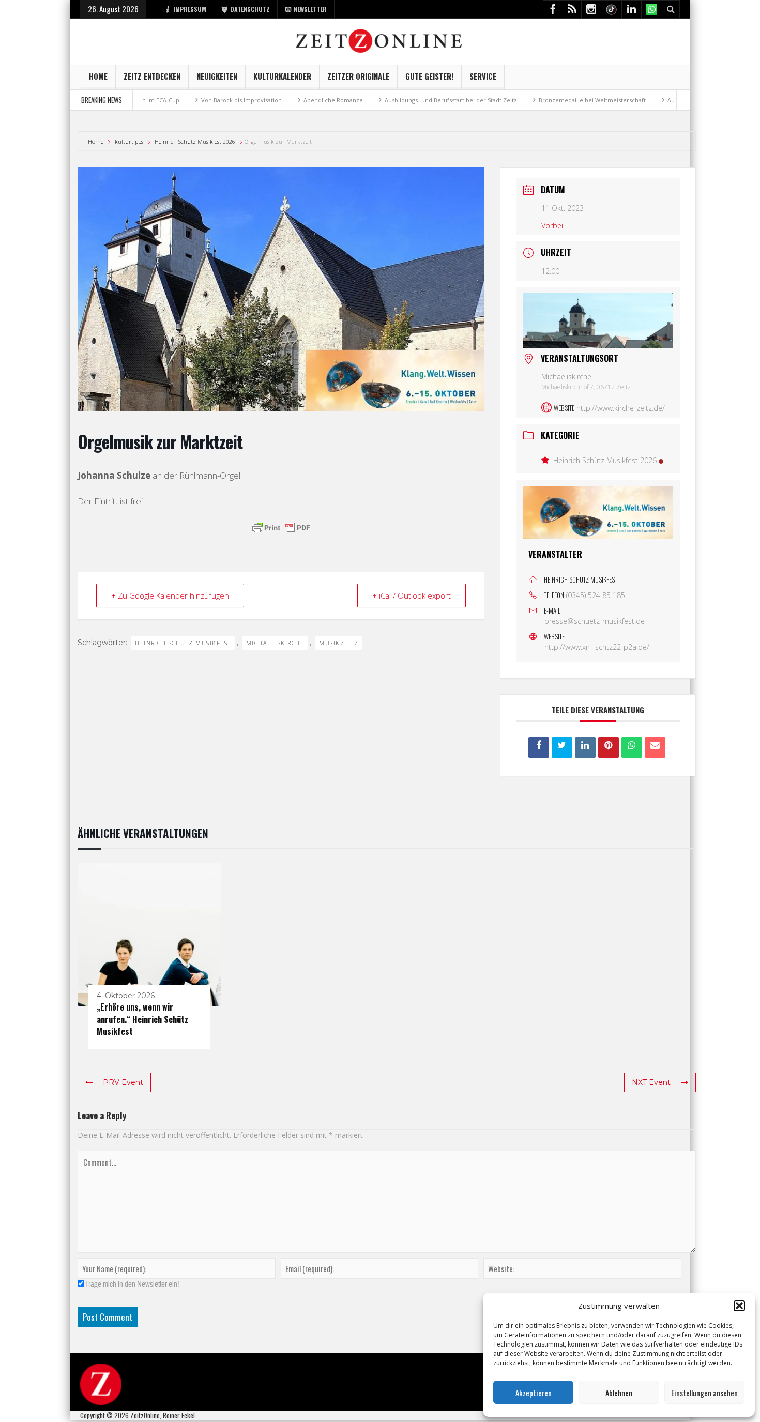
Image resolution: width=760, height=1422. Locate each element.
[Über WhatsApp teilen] (631, 747)
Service (482, 76)
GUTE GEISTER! (429, 76)
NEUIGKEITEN (216, 76)
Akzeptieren (533, 1392)
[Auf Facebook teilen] (538, 747)
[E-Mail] (655, 747)
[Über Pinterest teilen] (608, 747)
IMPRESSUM (189, 9)
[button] (739, 1306)
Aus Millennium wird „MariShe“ (658, 100)
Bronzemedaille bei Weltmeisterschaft (540, 100)
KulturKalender (282, 76)
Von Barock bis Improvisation (189, 100)
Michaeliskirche (275, 643)
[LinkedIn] (585, 747)
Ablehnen (618, 1392)
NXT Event (651, 1082)
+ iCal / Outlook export (411, 595)
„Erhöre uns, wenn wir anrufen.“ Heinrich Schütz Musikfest (142, 1019)
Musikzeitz (338, 643)
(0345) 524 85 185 (595, 595)
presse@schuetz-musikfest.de (594, 621)
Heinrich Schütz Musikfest (183, 643)
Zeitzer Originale (358, 76)
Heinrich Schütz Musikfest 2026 (195, 141)
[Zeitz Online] (380, 40)
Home (98, 76)
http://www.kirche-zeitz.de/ (620, 408)
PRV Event (123, 1082)
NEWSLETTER (310, 9)
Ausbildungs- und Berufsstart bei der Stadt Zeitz (398, 100)
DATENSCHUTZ (250, 9)
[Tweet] (562, 747)
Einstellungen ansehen (704, 1392)
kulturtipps (129, 141)
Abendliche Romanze (281, 100)
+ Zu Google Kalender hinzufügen (170, 595)
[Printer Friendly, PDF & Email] (281, 528)
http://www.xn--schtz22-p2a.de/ (596, 647)
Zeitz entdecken (152, 76)
